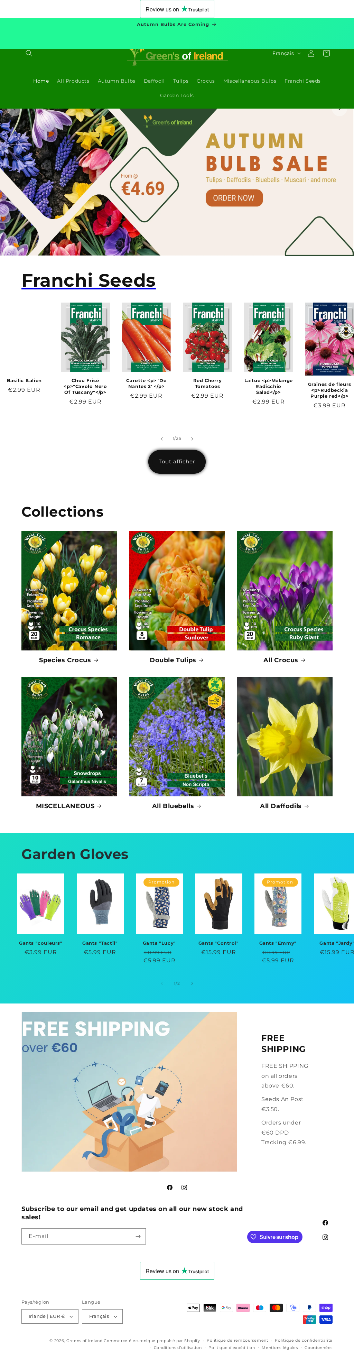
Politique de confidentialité (304, 1340)
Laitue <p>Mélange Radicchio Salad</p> (268, 386)
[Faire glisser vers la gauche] (161, 438)
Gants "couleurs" (41, 943)
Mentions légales (280, 1347)
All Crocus (280, 660)
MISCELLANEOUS (65, 806)
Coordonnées (319, 1347)
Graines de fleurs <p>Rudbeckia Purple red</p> (329, 390)
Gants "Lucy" (159, 943)
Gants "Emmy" (278, 943)
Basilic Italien (24, 380)
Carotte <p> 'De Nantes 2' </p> (146, 383)
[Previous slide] (14, 108)
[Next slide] (339, 108)
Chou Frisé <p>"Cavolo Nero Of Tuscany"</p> (85, 386)
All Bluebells (173, 806)
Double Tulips (173, 660)
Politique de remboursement (237, 1340)
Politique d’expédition (231, 1347)
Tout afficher (177, 461)
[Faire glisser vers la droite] (192, 438)
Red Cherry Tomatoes (207, 383)
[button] (29, 53)
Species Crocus (65, 660)
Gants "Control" (218, 943)
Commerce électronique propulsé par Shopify (152, 1340)
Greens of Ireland (84, 1340)
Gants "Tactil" (100, 943)
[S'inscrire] (138, 1236)
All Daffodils (281, 806)
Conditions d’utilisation (178, 1347)
